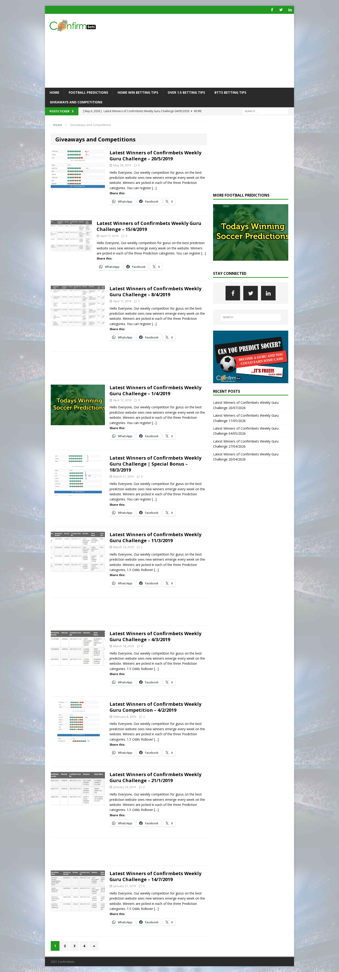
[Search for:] (265, 111)
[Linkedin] (290, 10)
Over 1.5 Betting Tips (186, 92)
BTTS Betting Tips (230, 92)
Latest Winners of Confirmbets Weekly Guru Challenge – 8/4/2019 (155, 291)
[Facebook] (272, 10)
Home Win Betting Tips (138, 92)
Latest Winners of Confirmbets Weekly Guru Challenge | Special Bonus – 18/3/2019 (155, 464)
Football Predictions (88, 92)
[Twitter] (281, 10)
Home (54, 92)
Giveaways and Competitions (76, 102)
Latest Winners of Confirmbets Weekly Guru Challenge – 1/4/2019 (155, 390)
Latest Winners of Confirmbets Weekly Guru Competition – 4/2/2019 (155, 707)
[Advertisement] (209, 50)
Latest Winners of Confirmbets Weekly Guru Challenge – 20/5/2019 (155, 156)
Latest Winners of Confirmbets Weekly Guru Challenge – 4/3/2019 (155, 636)
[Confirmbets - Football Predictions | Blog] (84, 25)
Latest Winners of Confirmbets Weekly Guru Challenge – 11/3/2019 (155, 537)
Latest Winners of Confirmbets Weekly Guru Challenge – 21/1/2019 (155, 777)
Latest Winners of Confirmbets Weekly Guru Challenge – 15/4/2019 (149, 226)
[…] (154, 188)
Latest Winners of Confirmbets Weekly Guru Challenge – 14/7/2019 (155, 876)
